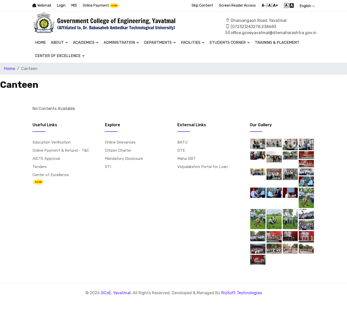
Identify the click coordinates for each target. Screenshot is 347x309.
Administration (120, 42)
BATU (182, 142)
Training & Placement (277, 42)
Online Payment (96, 5)
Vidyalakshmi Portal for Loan (202, 166)
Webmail (44, 5)
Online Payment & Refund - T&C (61, 150)
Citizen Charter (118, 150)
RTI (108, 166)
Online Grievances (120, 142)
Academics (84, 42)
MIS (74, 5)
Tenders (40, 166)
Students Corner (228, 42)
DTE (181, 150)
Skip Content (202, 5)
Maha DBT (186, 158)
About (58, 42)
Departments (158, 42)
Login (61, 5)
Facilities (191, 42)
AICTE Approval (46, 158)
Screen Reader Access (237, 5)
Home (40, 42)
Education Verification (52, 142)
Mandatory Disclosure (124, 158)
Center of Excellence (58, 55)
